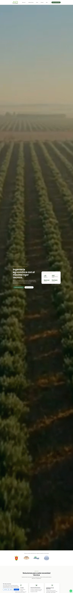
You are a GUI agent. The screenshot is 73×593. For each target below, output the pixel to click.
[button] (24, 2)
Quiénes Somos (31, 2)
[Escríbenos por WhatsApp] (71, 591)
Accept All (16, 589)
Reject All (11, 589)
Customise (5, 589)
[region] (11, 587)
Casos (37, 2)
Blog (46, 2)
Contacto (42, 2)
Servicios (23, 2)
